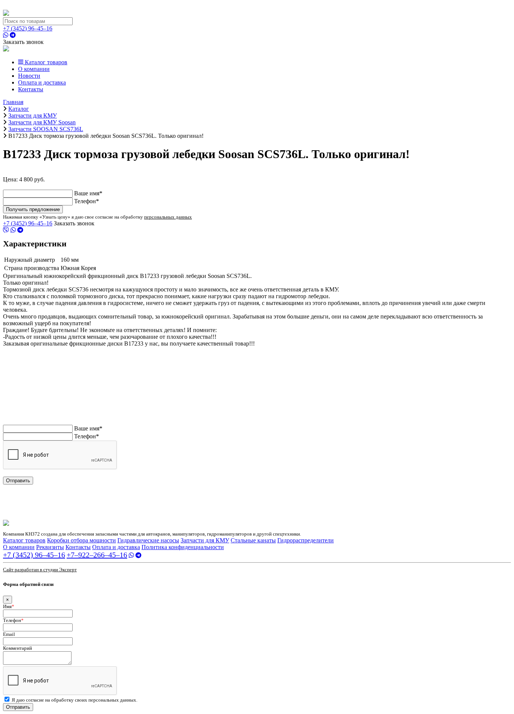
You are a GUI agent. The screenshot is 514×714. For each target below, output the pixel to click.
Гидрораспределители (305, 540)
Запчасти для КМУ (205, 540)
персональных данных (168, 217)
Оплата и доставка (42, 82)
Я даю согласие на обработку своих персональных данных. (74, 700)
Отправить (18, 480)
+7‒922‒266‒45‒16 (97, 555)
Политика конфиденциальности (182, 547)
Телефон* (86, 201)
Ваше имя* (88, 193)
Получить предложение (33, 209)
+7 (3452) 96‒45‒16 (27, 28)
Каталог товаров (45, 62)
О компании (34, 69)
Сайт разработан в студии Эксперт (40, 569)
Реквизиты (50, 547)
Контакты (30, 89)
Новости (29, 75)
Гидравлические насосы (148, 540)
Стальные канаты (253, 540)
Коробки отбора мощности (81, 540)
